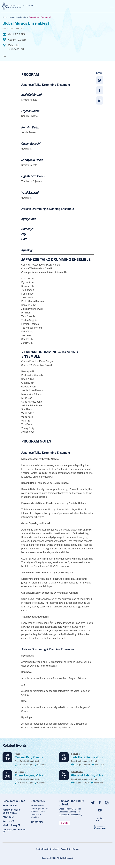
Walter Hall (16, 46)
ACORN (7, 816)
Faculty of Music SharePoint (11, 811)
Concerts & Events (18, 17)
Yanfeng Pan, (28, 757)
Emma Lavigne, (29, 775)
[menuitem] (15, 805)
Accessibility (66, 849)
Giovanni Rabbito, (87, 775)
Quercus (7, 821)
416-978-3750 (37, 822)
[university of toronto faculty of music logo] (19, 6)
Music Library (10, 825)
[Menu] (112, 6)
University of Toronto (14, 829)
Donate (64, 822)
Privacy (76, 849)
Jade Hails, (86, 757)
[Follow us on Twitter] (93, 802)
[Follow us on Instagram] (107, 802)
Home (5, 17)
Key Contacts (10, 805)
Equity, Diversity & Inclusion (47, 849)
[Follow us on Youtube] (100, 810)
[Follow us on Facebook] (100, 802)
